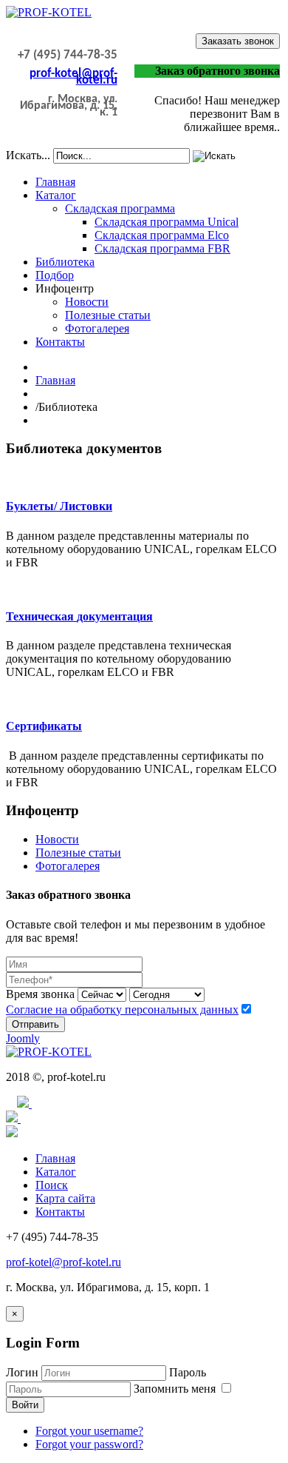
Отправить (35, 1024)
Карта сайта (65, 1198)
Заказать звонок (238, 41)
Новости (87, 301)
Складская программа (120, 208)
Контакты (60, 341)
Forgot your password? (89, 1444)
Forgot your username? (89, 1430)
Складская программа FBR (162, 248)
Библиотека (65, 261)
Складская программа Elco (162, 235)
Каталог (55, 195)
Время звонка (40, 994)
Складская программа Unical (167, 221)
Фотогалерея (97, 328)
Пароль (187, 1372)
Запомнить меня (176, 1388)
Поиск (51, 1185)
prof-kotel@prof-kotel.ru (73, 77)
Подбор (54, 275)
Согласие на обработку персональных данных (122, 1009)
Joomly (23, 1038)
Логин (22, 1372)
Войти (25, 1404)
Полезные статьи (108, 315)
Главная (55, 181)
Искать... (28, 155)
